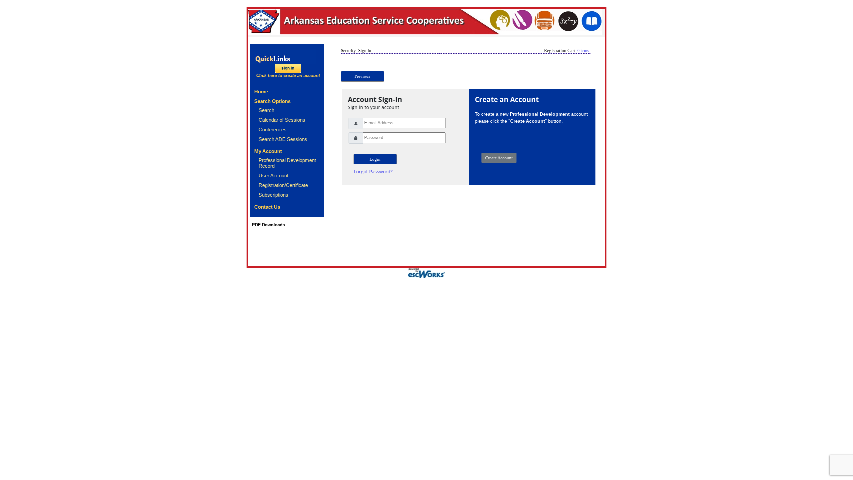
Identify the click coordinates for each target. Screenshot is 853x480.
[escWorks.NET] (426, 272)
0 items (583, 50)
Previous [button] (362, 76)
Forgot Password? (373, 171)
